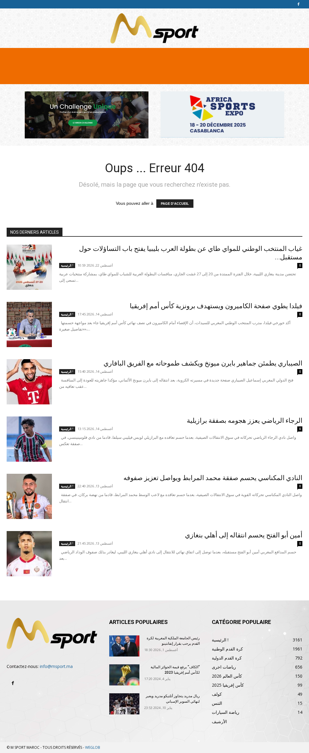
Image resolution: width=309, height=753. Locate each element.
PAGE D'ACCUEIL (175, 203)
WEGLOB (92, 747)
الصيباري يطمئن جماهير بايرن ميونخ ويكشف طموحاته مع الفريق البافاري (203, 363)
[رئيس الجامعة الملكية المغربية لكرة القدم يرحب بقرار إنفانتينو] (124, 646)
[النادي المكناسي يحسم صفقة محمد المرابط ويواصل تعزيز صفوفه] (29, 496)
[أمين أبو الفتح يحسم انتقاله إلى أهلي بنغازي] (29, 553)
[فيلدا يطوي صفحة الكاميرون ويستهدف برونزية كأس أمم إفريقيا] (29, 324)
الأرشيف (219, 721)
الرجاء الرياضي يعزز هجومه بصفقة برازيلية (244, 420)
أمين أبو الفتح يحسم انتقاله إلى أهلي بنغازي (243, 535)
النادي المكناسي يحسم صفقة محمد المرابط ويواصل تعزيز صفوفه (212, 478)
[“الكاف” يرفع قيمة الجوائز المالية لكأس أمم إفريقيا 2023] (124, 674)
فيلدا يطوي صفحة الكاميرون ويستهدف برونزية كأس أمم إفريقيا (216, 306)
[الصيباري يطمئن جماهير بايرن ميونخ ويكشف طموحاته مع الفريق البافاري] (29, 381)
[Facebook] (298, 4)
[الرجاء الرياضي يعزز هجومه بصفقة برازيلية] (29, 439)
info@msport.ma (56, 666)
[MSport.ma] (154, 28)
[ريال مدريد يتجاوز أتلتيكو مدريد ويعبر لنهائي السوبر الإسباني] (124, 703)
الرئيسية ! (67, 265)
